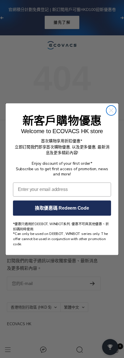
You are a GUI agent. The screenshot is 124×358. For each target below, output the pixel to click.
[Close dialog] (111, 110)
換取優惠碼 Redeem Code (62, 207)
